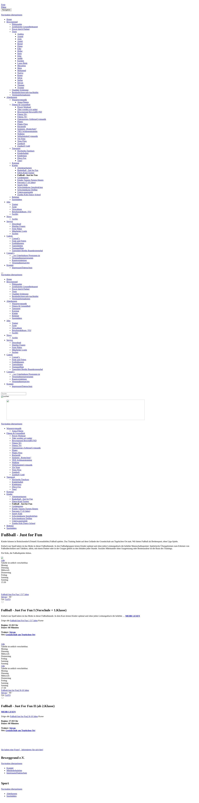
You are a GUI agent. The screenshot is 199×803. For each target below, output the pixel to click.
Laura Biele (22, 63)
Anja (19, 39)
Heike (19, 51)
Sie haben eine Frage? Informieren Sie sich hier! (22, 750)
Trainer (15, 204)
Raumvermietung (19, 260)
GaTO (8, 599)
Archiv (15, 219)
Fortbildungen (18, 243)
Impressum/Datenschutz (22, 267)
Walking (21, 134)
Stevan (20, 83)
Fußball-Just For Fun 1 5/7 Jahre (15, 594)
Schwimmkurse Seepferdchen (30, 187)
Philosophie (17, 24)
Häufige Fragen (18, 226)
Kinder (15, 165)
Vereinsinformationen (21, 95)
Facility (15, 214)
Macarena (21, 65)
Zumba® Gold (23, 146)
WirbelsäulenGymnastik (27, 136)
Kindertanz (22, 156)
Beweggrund (12, 22)
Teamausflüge (18, 248)
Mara (19, 68)
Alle (3, 560)
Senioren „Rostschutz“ (27, 129)
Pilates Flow (22, 124)
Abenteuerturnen (24, 168)
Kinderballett (22, 153)
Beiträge (15, 197)
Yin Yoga (21, 139)
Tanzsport (16, 148)
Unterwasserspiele (25, 192)
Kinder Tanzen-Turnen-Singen (30, 180)
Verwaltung (17, 209)
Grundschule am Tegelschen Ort (20, 634)
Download (16, 224)
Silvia (19, 78)
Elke (19, 48)
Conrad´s (16, 238)
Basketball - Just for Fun (27, 170)
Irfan (19, 56)
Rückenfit (21, 126)
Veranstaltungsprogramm (22, 258)
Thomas (20, 85)
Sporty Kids (22, 185)
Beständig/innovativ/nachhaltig (25, 92)
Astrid (20, 41)
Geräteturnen (22, 177)
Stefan (20, 80)
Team (14, 31)
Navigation (6, 10)
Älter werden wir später (27, 109)
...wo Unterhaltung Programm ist (26, 255)
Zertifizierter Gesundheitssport (25, 27)
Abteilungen (11, 97)
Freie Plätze (17, 229)
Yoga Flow (22, 141)
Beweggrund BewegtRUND (29, 112)
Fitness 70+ (22, 117)
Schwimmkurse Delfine (27, 190)
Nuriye (20, 73)
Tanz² (19, 160)
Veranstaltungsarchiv (21, 263)
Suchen (15, 233)
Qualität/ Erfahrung (20, 90)
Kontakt (9, 265)
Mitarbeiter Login (19, 231)
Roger (20, 75)
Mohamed (21, 70)
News (9, 216)
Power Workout (24, 107)
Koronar (15, 163)
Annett (20, 36)
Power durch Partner (21, 29)
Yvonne (20, 87)
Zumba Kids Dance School (29, 194)
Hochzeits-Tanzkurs (25, 151)
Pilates (20, 121)
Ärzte (14, 207)
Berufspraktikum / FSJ (21, 212)
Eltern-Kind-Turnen (25, 173)
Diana (19, 46)
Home (9, 19)
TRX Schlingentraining (27, 131)
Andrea (20, 34)
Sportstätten (17, 199)
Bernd (20, 44)
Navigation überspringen (11, 15)
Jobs (8, 202)
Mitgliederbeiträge (14, 770)
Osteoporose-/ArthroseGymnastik (31, 119)
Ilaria (19, 53)
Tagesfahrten (17, 246)
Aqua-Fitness (23, 102)
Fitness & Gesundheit (21, 104)
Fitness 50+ (22, 114)
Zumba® (21, 143)
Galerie (9, 236)
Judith (19, 58)
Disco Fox (21, 158)
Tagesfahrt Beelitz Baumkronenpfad (27, 250)
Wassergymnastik (19, 100)
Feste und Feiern (19, 241)
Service (9, 221)
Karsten (20, 61)
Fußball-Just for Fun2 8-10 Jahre (15, 690)
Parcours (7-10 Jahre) (26, 182)
